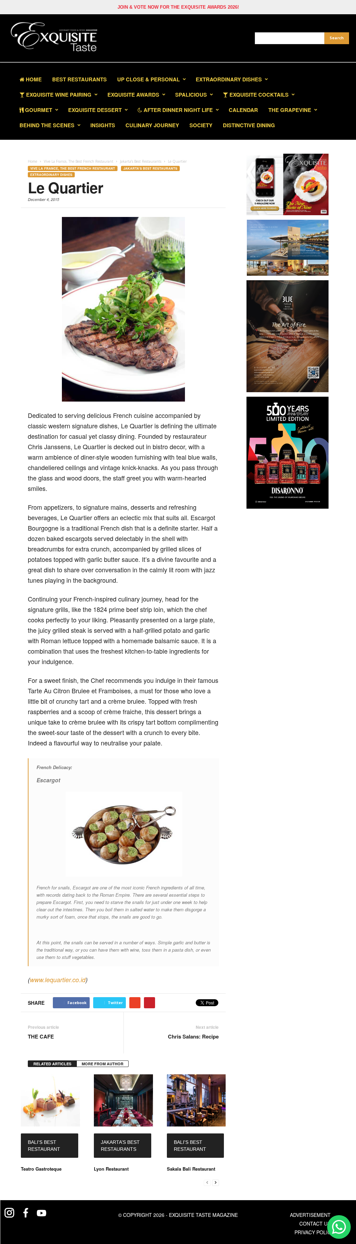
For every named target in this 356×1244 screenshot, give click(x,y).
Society (200, 125)
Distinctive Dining (249, 125)
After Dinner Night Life (177, 110)
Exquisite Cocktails (258, 94)
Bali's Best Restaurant (44, 1145)
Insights (102, 125)
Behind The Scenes (46, 125)
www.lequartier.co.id (58, 979)
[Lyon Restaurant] (123, 1100)
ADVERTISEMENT (310, 1214)
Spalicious (191, 94)
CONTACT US (315, 1223)
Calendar (243, 110)
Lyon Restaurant (111, 1168)
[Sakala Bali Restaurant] (196, 1100)
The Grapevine (289, 110)
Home (33, 79)
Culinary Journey (152, 125)
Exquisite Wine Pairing (58, 94)
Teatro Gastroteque (41, 1168)
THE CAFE (41, 1036)
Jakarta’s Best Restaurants (150, 168)
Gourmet (38, 110)
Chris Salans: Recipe (193, 1036)
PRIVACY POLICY (314, 1232)
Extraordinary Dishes (229, 79)
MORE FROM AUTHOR (102, 1063)
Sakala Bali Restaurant (191, 1168)
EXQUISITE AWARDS (133, 94)
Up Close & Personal (148, 79)
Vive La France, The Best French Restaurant (72, 168)
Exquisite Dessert (95, 110)
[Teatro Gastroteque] (50, 1100)
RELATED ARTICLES (52, 1063)
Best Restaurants (79, 79)
